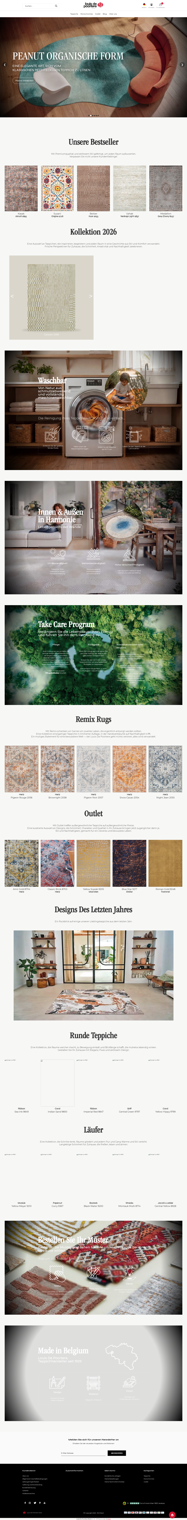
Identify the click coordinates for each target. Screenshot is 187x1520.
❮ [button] (5, 64)
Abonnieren (117, 1453)
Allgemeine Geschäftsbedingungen (34, 1479)
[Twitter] (35, 1502)
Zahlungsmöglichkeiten (30, 1482)
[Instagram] (30, 1502)
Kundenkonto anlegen (113, 1476)
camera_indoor (172, 1515)
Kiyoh (109, 1519)
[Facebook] (25, 1502)
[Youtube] (44, 1502)
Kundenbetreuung (28, 1487)
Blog (105, 14)
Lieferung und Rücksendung (32, 1485)
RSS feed (100, 1513)
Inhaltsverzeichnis (28, 1493)
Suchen (56, 6)
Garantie (25, 1490)
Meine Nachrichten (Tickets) (114, 1482)
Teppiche (74, 14)
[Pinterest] (40, 1502)
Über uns (113, 14)
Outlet (97, 14)
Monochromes (87, 14)
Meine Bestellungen (112, 1479)
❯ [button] (182, 64)
